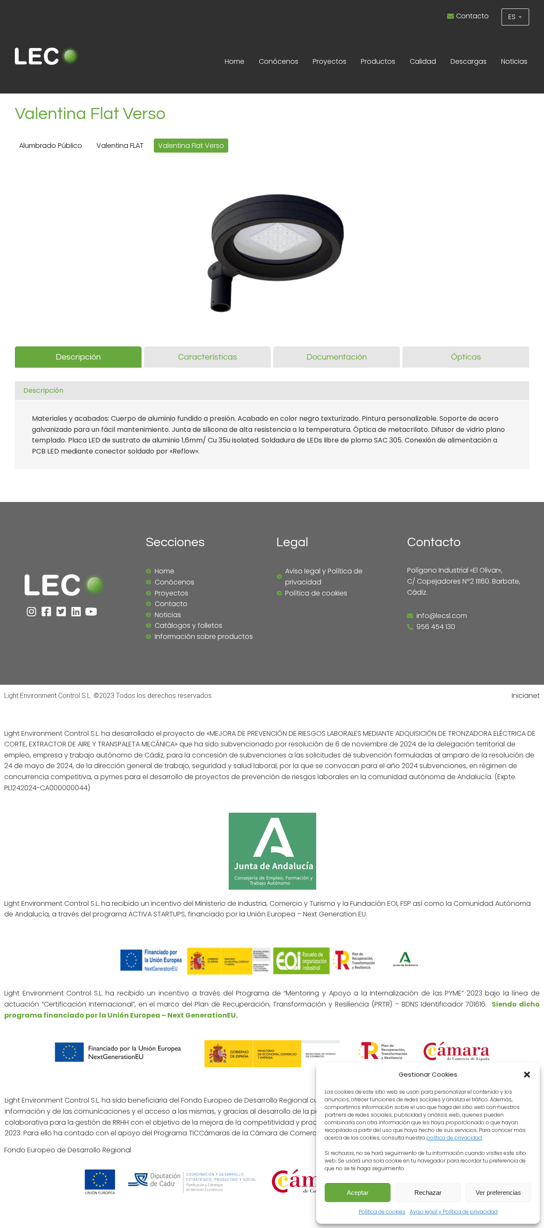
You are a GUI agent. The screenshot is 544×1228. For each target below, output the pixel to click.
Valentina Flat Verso (191, 145)
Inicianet (526, 695)
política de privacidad (454, 1137)
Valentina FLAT (120, 145)
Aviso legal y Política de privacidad (454, 1211)
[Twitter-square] (61, 611)
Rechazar (428, 1192)
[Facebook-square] (46, 611)
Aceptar (357, 1192)
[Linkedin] (76, 611)
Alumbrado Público (50, 145)
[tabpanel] (272, 427)
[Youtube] (90, 611)
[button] (527, 1074)
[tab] (78, 357)
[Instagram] (31, 611)
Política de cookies (382, 1211)
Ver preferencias (498, 1192)
